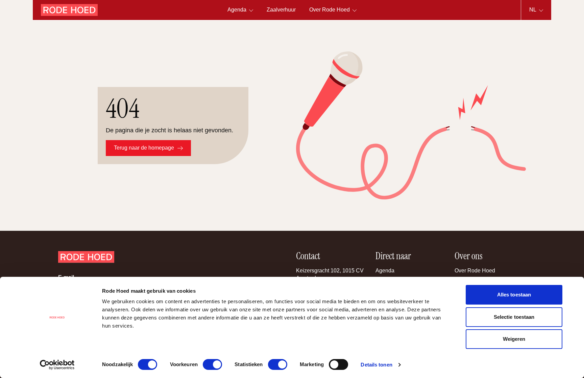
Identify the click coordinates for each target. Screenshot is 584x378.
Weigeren (514, 339)
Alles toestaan (514, 294)
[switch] (212, 364)
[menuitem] (281, 10)
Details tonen (376, 365)
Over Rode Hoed (475, 270)
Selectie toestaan (514, 317)
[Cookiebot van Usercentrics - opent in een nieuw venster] (57, 365)
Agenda (384, 270)
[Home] (69, 10)
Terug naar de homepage (144, 148)
